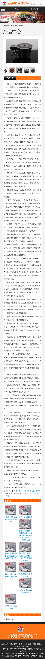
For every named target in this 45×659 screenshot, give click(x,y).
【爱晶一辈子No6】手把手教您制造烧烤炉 (11, 519)
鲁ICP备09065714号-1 (11, 649)
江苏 (15, 644)
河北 (38, 644)
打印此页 (35, 493)
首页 (12, 25)
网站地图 (23, 651)
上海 (25, 644)
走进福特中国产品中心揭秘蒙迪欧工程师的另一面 (11, 556)
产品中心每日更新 (25, 517)
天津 (34, 644)
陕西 (23, 646)
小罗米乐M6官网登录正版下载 (29, 491)
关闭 (7, 496)
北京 (29, 644)
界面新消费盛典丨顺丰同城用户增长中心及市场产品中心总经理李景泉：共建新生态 (25, 535)
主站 (11, 644)
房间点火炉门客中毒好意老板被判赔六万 (11, 576)
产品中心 (19, 25)
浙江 (20, 644)
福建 (28, 646)
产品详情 (10, 78)
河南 (18, 646)
